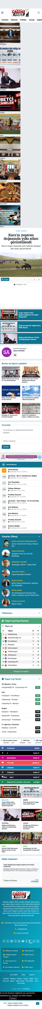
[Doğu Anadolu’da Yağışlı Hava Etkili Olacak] (31, 792)
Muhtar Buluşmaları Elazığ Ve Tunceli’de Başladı (10, 379)
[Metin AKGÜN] (6, 593)
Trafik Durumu (29, 955)
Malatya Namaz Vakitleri (10, 956)
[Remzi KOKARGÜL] (6, 553)
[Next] (30, 941)
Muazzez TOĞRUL (18, 572)
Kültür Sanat (20, 981)
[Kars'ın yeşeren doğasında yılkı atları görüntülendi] (21, 264)
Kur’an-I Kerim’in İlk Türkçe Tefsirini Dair (25, 545)
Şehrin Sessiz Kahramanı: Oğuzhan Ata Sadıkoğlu (25, 584)
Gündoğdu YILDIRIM (19, 562)
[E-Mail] (15, 355)
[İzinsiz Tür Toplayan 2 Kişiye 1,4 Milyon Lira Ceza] (31, 408)
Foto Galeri (14, 975)
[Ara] (39, 12)
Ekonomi (6, 981)
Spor (4, 846)
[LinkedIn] (19, 941)
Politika (23, 20)
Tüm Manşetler (29, 961)
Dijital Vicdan (17, 604)
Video (23, 975)
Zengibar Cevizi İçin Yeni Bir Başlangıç (22, 555)
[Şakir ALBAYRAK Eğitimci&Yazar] (6, 544)
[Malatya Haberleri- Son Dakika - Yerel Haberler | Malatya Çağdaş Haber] (20, 12)
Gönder (6, 447)
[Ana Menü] (2, 13)
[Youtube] (23, 941)
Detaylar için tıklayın (21, 671)
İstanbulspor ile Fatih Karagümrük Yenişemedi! (31, 849)
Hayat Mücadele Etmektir (21, 574)
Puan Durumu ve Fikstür (10, 962)
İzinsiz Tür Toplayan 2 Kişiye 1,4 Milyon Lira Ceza (30, 416)
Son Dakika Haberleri (12, 967)
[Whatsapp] (34, 941)
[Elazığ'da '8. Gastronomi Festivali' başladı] (11, 408)
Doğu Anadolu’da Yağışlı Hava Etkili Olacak (31, 803)
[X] (7, 941)
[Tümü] (39, 536)
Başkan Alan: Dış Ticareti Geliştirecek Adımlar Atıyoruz (30, 380)
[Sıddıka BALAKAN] (6, 602)
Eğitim (12, 981)
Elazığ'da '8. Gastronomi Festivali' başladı (9, 416)
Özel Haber (21, 983)
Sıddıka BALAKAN (18, 601)
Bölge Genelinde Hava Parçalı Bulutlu (9, 398)
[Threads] (26, 941)
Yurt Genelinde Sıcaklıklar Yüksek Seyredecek (30, 398)
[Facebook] (4, 941)
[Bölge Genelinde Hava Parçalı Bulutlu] (11, 391)
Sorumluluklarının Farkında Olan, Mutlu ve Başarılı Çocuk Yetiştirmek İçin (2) (25, 594)
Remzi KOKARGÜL (18, 551)
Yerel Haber (21, 231)
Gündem (5, 20)
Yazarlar (31, 975)
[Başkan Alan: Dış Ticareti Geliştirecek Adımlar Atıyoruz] (31, 372)
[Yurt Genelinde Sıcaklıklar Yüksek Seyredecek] (31, 391)
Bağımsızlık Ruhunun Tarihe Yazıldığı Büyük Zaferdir (9, 827)
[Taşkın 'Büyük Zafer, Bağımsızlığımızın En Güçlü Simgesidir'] (10, 792)
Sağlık (25, 823)
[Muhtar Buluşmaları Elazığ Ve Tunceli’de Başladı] (11, 372)
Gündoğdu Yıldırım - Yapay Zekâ (24, 565)
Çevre (25, 800)
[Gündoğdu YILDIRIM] (6, 563)
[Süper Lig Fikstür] (39, 679)
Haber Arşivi (28, 967)
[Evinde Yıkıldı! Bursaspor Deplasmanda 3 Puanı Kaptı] (10, 838)
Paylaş (6, 279)
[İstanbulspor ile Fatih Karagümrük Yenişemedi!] (31, 838)
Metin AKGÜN (17, 590)
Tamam (13, 998)
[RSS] (38, 941)
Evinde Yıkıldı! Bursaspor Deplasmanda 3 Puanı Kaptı (10, 850)
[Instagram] (15, 941)
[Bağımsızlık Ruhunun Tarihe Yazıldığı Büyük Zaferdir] (10, 815)
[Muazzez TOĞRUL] (6, 573)
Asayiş (31, 20)
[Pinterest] (11, 941)
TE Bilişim (26, 989)
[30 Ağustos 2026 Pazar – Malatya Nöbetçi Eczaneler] (31, 815)
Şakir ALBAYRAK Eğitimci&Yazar (24, 541)
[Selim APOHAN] (7, 352)
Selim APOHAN (18, 351)
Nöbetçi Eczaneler (12, 951)
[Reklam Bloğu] (21, 457)
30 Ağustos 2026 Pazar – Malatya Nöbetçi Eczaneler (31, 827)
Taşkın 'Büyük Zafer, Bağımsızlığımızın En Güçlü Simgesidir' (8, 803)
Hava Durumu (29, 951)
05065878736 (22, 929)
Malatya (14, 20)
